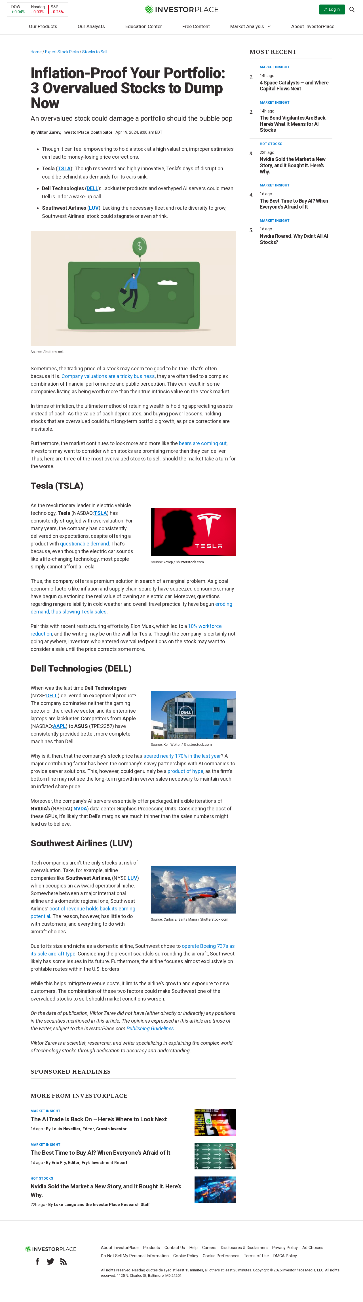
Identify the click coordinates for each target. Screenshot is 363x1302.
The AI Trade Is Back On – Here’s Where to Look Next (99, 1119)
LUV (94, 208)
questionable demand (84, 544)
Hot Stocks (42, 1178)
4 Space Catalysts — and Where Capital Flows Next (294, 86)
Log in (334, 9)
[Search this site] (352, 9)
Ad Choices (312, 1247)
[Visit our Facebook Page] (37, 1261)
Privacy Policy (285, 1247)
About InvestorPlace (312, 26)
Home (36, 52)
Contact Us (174, 1247)
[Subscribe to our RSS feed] (63, 1261)
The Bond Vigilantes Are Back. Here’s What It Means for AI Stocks (293, 124)
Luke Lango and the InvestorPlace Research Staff (102, 1204)
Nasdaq (38, 7)
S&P (54, 7)
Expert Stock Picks (62, 52)
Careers (209, 1247)
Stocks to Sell (94, 52)
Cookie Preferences (221, 1256)
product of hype (185, 771)
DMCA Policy (285, 1256)
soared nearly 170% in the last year (182, 756)
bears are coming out (203, 443)
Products (151, 1247)
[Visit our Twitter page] (50, 1261)
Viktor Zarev (48, 132)
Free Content (196, 26)
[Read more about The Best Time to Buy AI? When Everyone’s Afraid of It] (215, 1156)
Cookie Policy (185, 1256)
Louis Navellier (66, 1129)
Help (193, 1247)
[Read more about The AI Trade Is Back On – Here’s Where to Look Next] (215, 1122)
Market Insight (45, 1111)
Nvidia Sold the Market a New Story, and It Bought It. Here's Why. (292, 165)
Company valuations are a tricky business (108, 376)
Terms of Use (256, 1256)
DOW (15, 7)
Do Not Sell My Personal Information (135, 1256)
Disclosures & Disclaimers (244, 1247)
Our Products (43, 26)
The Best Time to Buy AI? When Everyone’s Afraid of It (100, 1152)
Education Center (143, 26)
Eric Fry (59, 1162)
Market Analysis (247, 26)
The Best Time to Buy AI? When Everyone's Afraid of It (294, 204)
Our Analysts (91, 26)
